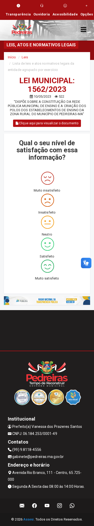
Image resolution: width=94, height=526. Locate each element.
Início (12, 57)
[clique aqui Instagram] (59, 505)
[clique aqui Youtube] (47, 505)
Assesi (28, 519)
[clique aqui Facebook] (34, 505)
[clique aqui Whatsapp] (72, 505)
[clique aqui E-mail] (22, 505)
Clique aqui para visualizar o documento (48, 123)
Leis (25, 57)
